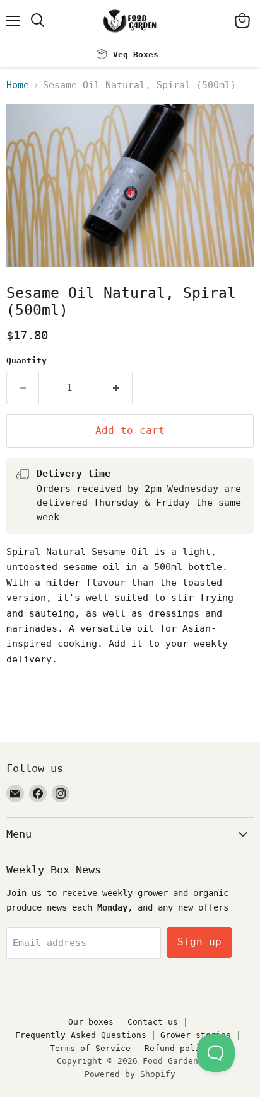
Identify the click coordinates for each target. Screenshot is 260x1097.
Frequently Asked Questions (80, 1035)
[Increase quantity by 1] (116, 388)
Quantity (26, 360)
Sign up (199, 942)
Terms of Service (90, 1048)
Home (17, 85)
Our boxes (91, 1021)
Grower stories (195, 1035)
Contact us (152, 1021)
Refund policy (177, 1048)
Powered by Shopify (130, 1074)
